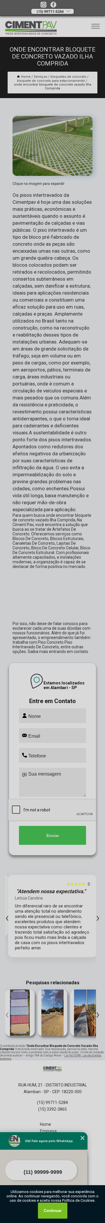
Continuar (53, 1210)
